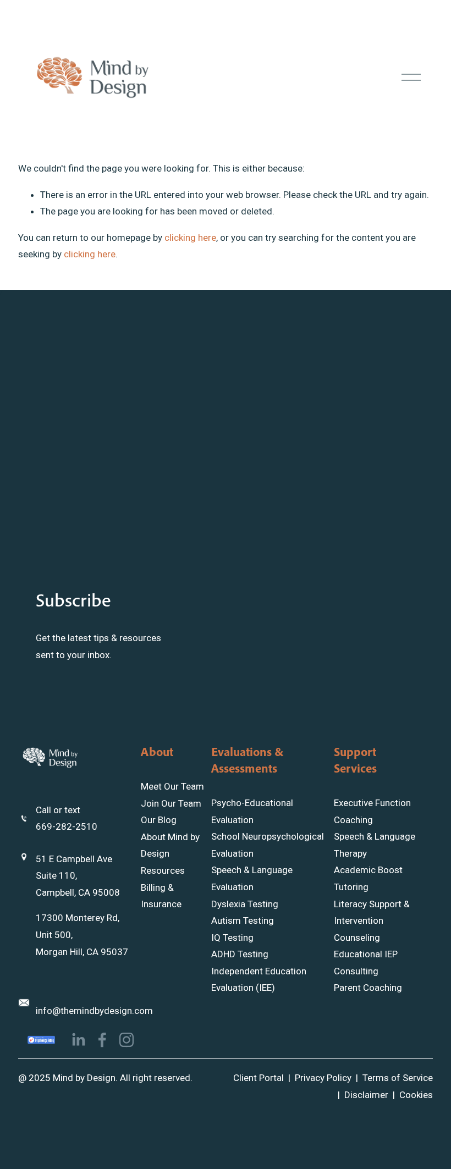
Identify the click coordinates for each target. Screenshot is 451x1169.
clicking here (190, 237)
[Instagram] (126, 1039)
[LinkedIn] (78, 1039)
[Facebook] (102, 1039)
